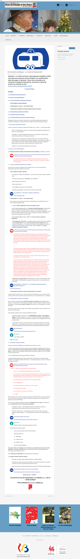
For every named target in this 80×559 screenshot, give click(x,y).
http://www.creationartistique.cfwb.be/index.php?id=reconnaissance (27, 471)
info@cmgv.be (41, 535)
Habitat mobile (48, 35)
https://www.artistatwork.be (19, 195)
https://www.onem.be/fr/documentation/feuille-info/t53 (24, 331)
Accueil (7, 35)
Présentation (13, 35)
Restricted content (61, 57)
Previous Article (9, 496)
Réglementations (30, 35)
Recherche (60, 46)
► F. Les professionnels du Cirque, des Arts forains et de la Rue (21, 117)
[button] (2, 21)
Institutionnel (39, 35)
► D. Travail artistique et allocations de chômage (18, 111)
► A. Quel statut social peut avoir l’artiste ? (17, 94)
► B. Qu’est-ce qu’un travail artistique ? (16, 97)
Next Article (51, 496)
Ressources (8, 39)
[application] (16, 35)
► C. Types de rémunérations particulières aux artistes (19, 100)
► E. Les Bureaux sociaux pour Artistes (16, 114)
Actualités (56, 35)
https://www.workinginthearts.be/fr (20, 86)
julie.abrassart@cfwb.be (22, 445)
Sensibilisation (22, 35)
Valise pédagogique (64, 35)
